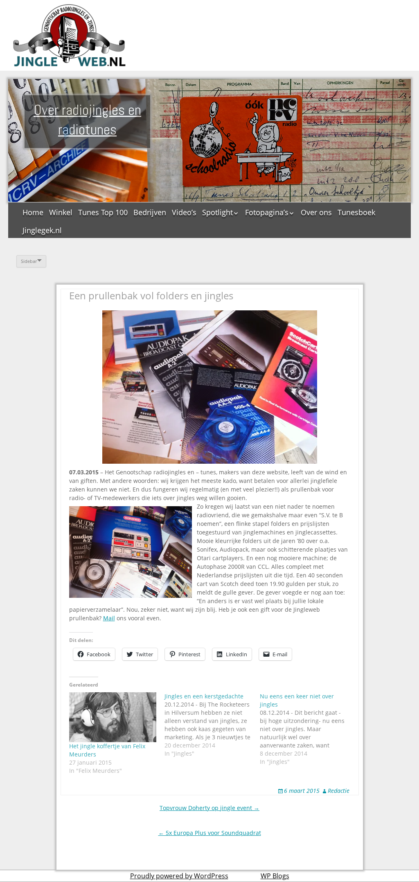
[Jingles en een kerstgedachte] (212, 725)
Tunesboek (356, 212)
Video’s (184, 212)
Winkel (60, 212)
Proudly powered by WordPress (179, 875)
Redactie (338, 790)
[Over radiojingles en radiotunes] (69, 35)
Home (33, 212)
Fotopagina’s (266, 212)
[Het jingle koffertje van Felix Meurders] (112, 717)
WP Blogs (275, 875)
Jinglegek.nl (42, 230)
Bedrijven (149, 212)
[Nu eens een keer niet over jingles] (307, 729)
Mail (109, 618)
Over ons (316, 212)
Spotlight (217, 212)
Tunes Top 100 (103, 212)
